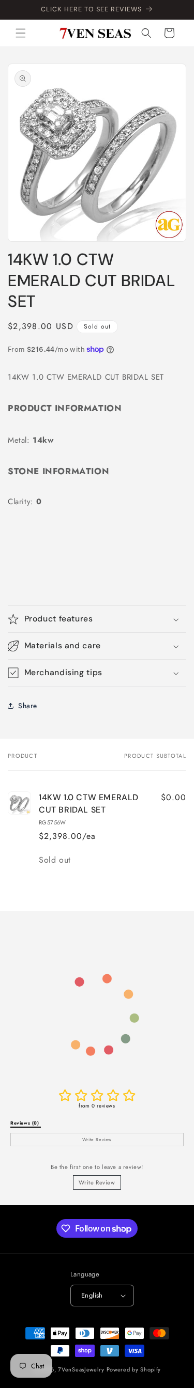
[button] (20, 33)
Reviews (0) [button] (25, 1123)
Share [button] (27, 705)
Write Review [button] (97, 1139)
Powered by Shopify (134, 1369)
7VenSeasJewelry (81, 1369)
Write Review (97, 1182)
